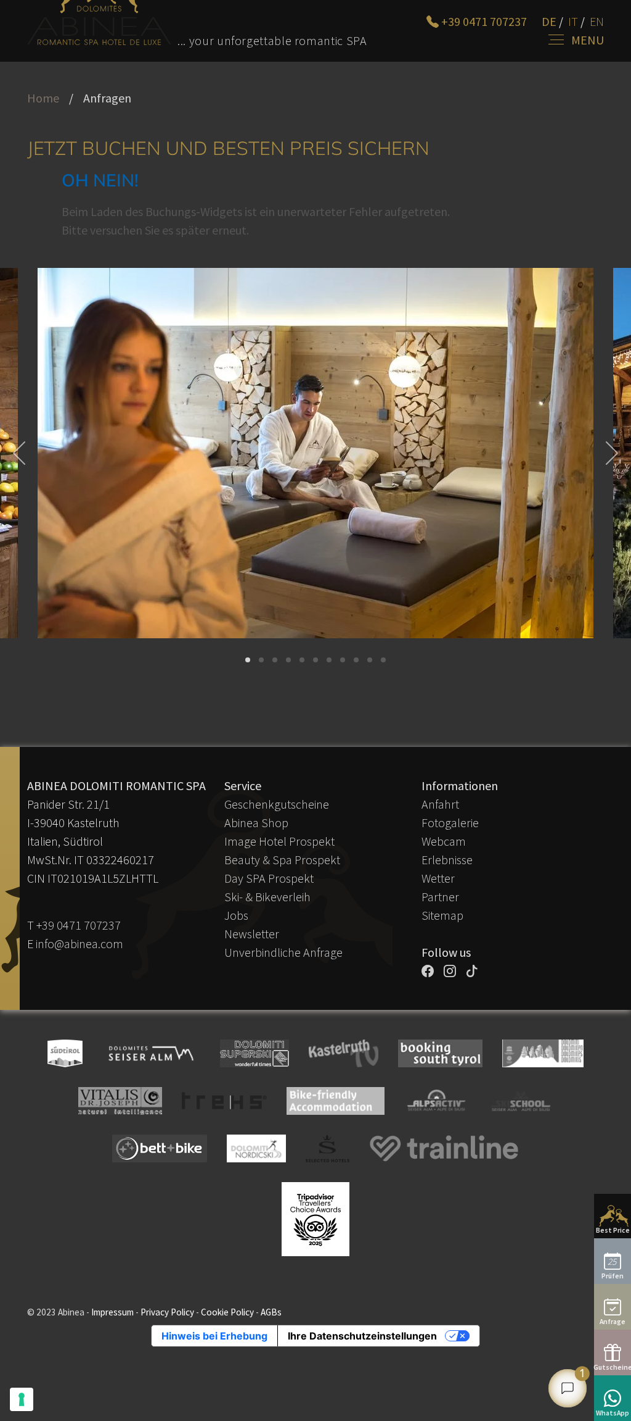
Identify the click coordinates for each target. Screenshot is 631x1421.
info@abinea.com (79, 943)
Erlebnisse (447, 859)
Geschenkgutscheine (276, 804)
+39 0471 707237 (78, 925)
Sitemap (442, 915)
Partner (440, 896)
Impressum (112, 1312)
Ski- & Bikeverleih (267, 896)
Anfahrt (440, 804)
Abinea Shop (256, 822)
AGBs (271, 1312)
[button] (247, 660)
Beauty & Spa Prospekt (282, 859)
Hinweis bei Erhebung (214, 1336)
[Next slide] (610, 453)
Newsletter (251, 933)
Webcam (443, 841)
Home (43, 98)
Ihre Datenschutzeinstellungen (362, 1336)
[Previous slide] (21, 453)
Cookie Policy (227, 1312)
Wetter (438, 878)
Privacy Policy (167, 1312)
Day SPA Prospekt (269, 878)
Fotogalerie (450, 822)
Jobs (236, 915)
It (573, 21)
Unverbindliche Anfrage (283, 952)
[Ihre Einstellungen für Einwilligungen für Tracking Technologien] (21, 1399)
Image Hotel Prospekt (279, 841)
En (597, 21)
